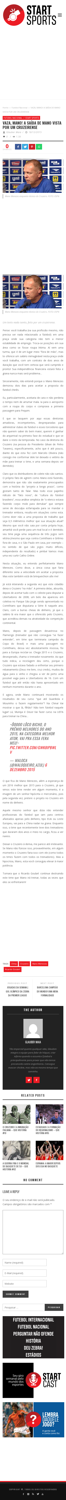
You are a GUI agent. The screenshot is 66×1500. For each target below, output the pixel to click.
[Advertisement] (33, 63)
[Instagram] (28, 1494)
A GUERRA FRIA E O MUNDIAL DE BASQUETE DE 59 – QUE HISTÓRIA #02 (16, 1166)
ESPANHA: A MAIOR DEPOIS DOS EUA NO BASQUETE (48, 1164)
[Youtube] (42, 1494)
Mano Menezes (39, 963)
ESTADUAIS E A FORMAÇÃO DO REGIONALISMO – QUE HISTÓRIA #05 (48, 1130)
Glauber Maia (13, 132)
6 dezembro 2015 (28, 767)
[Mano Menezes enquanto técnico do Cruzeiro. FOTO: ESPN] (33, 175)
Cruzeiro (24, 963)
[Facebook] (23, 1494)
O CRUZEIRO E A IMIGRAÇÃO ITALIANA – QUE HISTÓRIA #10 (16, 1130)
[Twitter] (37, 1494)
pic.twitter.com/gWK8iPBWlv (33, 750)
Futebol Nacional (19, 107)
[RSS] (33, 1494)
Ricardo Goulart (12, 969)
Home (5, 107)
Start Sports (32, 117)
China (14, 963)
